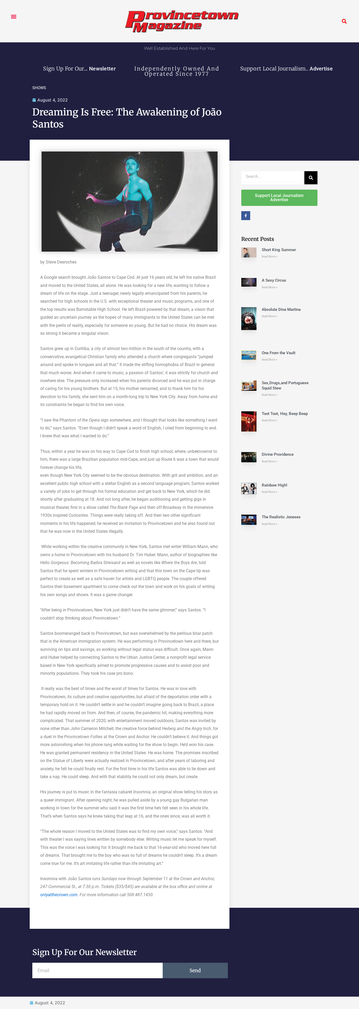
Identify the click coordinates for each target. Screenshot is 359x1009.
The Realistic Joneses (281, 517)
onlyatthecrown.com (59, 894)
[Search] (310, 177)
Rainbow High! (274, 485)
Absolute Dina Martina (281, 309)
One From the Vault (278, 353)
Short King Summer (279, 249)
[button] (13, 16)
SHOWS (39, 87)
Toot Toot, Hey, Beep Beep (285, 413)
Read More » (270, 256)
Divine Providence (278, 454)
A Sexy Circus (274, 280)
